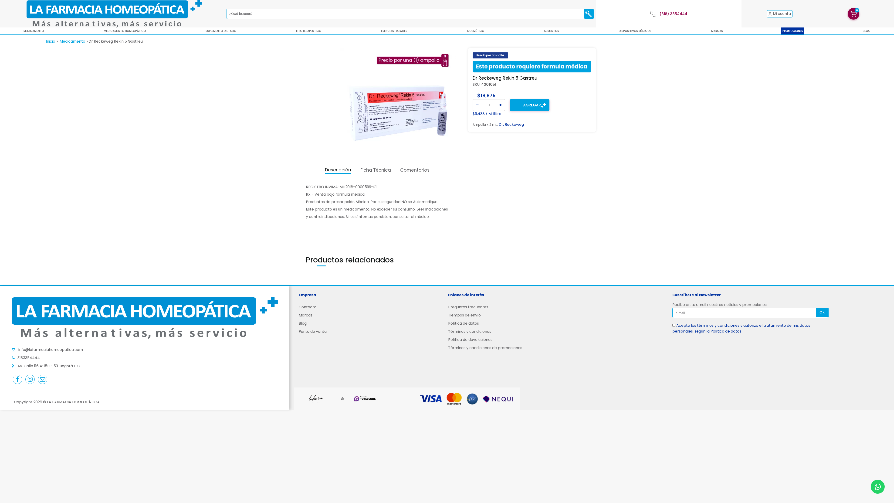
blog (866, 31)
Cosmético (475, 31)
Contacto (307, 307)
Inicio (50, 41)
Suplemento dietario (221, 31)
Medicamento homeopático (125, 31)
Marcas (717, 31)
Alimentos (551, 31)
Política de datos (463, 323)
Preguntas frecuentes (468, 307)
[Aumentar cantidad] (500, 105)
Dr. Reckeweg (511, 124)
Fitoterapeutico (308, 31)
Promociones (792, 31)
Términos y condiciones (469, 331)
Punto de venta (313, 331)
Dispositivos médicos (635, 31)
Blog (303, 323)
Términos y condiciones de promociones (485, 347)
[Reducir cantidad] (477, 105)
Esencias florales (394, 31)
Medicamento (34, 31)
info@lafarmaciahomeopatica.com (50, 349)
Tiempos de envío (464, 315)
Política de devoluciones (470, 339)
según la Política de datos (717, 331)
